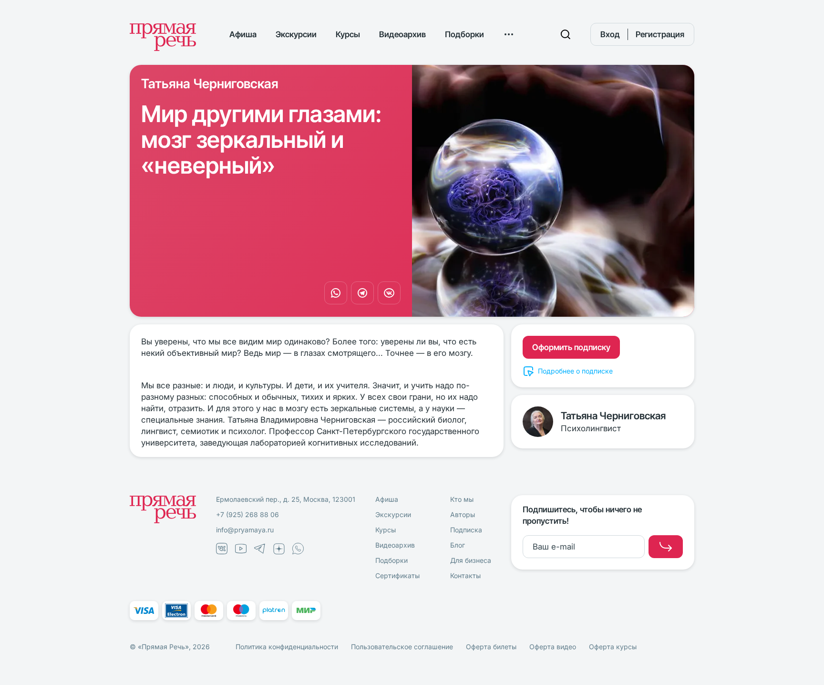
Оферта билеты (491, 647)
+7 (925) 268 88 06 (247, 514)
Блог (457, 545)
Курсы (348, 34)
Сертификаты (397, 575)
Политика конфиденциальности (287, 647)
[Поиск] (565, 34)
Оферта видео (552, 647)
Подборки (464, 34)
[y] (666, 546)
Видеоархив (402, 34)
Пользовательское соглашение (402, 647)
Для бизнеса (470, 560)
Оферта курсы (613, 647)
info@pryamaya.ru (245, 530)
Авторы (462, 514)
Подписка (466, 530)
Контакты (465, 575)
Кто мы (462, 499)
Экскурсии (296, 34)
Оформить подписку (571, 347)
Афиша (243, 34)
